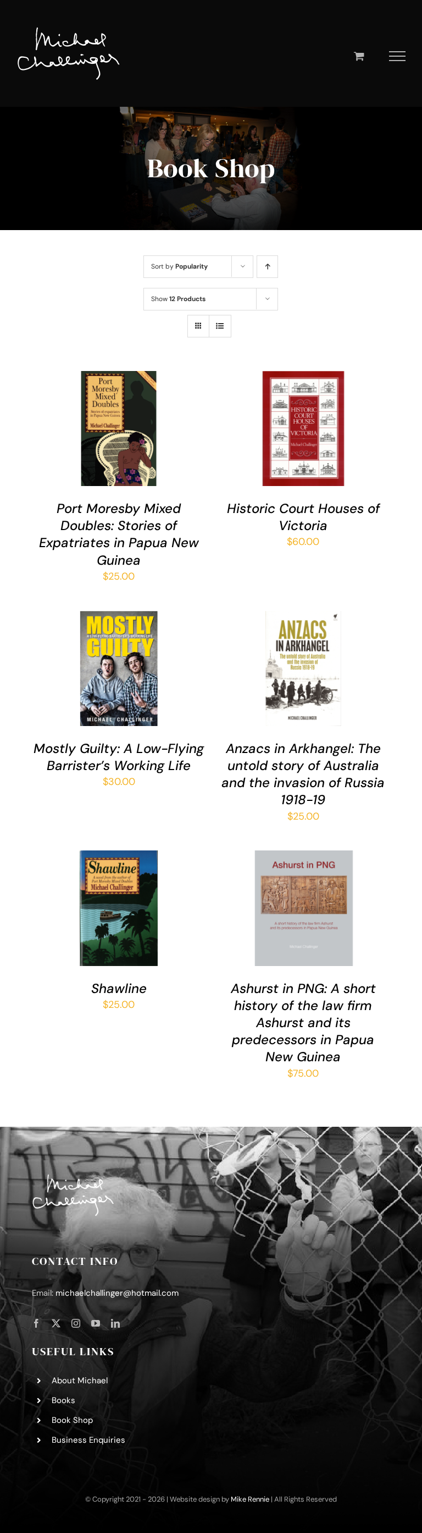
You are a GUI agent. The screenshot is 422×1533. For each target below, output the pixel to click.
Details (61, 436)
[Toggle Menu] (397, 56)
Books (63, 1400)
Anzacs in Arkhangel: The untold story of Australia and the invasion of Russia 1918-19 (303, 774)
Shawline (119, 988)
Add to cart (110, 426)
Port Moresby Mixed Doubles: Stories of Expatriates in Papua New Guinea (119, 534)
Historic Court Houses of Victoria (303, 517)
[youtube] (95, 1323)
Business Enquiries (88, 1439)
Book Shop (72, 1420)
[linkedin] (115, 1323)
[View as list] (220, 326)
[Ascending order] (267, 266)
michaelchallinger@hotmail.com (117, 1293)
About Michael (80, 1380)
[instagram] (75, 1323)
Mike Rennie (250, 1499)
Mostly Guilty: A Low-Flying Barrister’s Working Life (119, 757)
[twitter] (56, 1323)
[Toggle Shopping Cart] (359, 56)
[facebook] (36, 1323)
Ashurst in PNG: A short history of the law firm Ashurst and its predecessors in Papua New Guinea (303, 1023)
